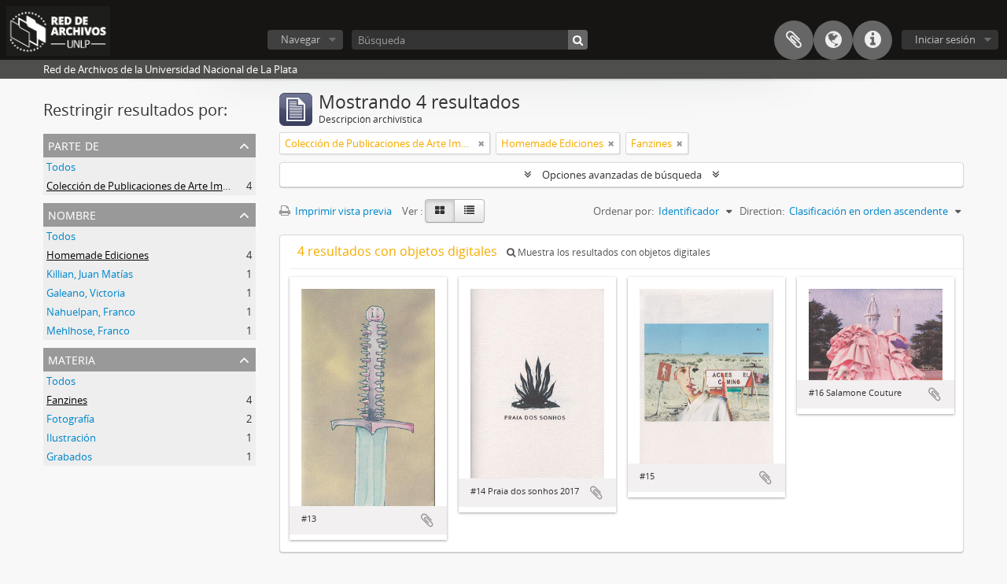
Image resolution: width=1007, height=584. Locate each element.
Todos (61, 167)
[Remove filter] (481, 143)
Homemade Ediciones (97, 255)
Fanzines (66, 400)
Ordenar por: (623, 211)
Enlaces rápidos (872, 40)
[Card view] (440, 211)
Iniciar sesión (945, 39)
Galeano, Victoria (85, 293)
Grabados (69, 456)
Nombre (72, 213)
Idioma (833, 40)
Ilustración (71, 438)
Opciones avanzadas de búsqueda (622, 175)
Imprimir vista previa (342, 211)
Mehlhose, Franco (88, 330)
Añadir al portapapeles (427, 520)
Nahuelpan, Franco (90, 312)
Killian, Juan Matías (89, 274)
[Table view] (469, 211)
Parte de (73, 144)
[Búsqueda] (578, 40)
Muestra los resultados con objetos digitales (612, 252)
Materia (71, 358)
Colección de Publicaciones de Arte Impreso (147, 186)
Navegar (300, 39)
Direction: (762, 211)
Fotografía (70, 419)
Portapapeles (793, 40)
